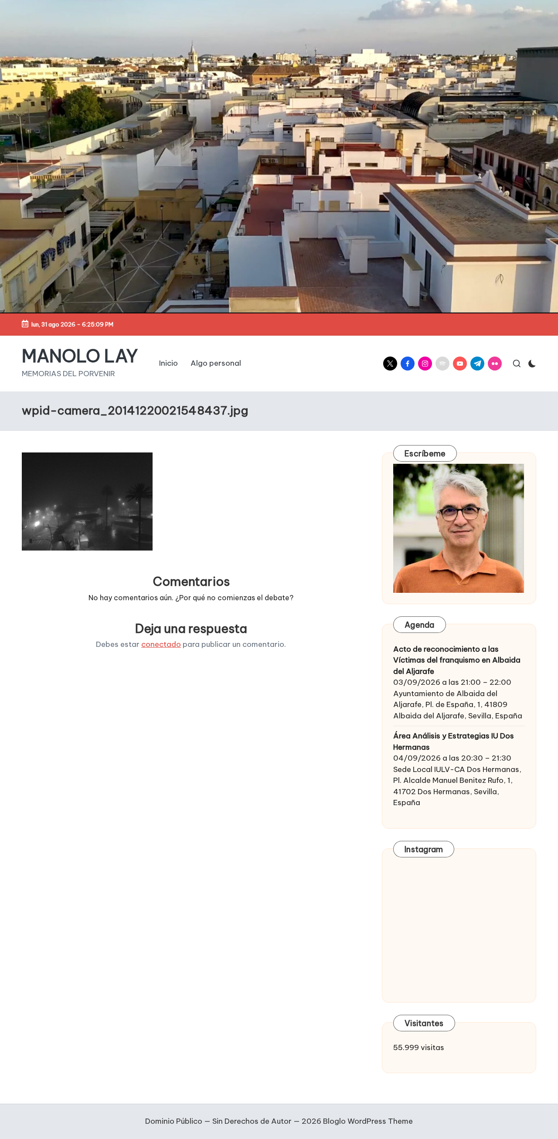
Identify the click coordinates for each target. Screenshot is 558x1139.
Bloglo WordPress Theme (368, 1121)
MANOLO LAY (80, 356)
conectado (161, 644)
